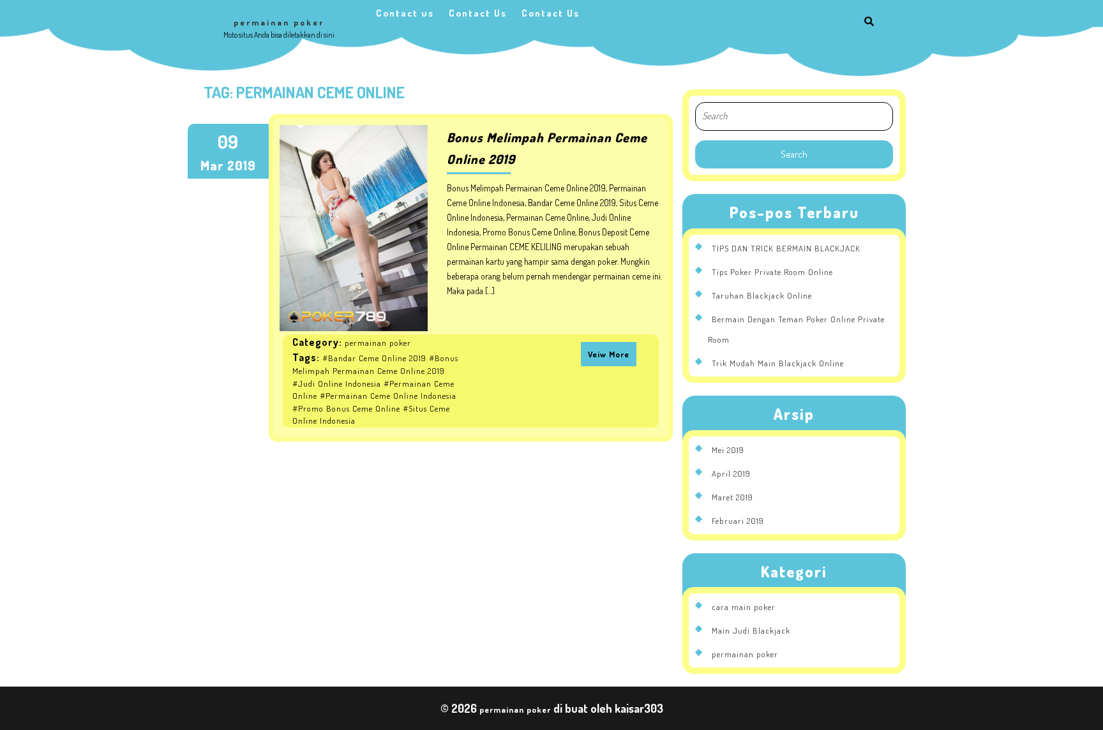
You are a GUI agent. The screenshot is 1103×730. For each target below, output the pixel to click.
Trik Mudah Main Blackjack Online (778, 363)
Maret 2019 (732, 497)
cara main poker (744, 607)
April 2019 (731, 473)
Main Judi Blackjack (751, 630)
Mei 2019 (728, 450)
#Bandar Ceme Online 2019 (374, 358)
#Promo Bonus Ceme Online (346, 408)
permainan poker (279, 22)
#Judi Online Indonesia (336, 383)
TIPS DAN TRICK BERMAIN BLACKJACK (786, 248)
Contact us (405, 13)
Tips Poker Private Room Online (772, 272)
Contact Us (478, 13)
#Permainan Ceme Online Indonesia (388, 396)
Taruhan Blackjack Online (762, 295)
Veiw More (608, 354)
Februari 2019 (738, 521)
